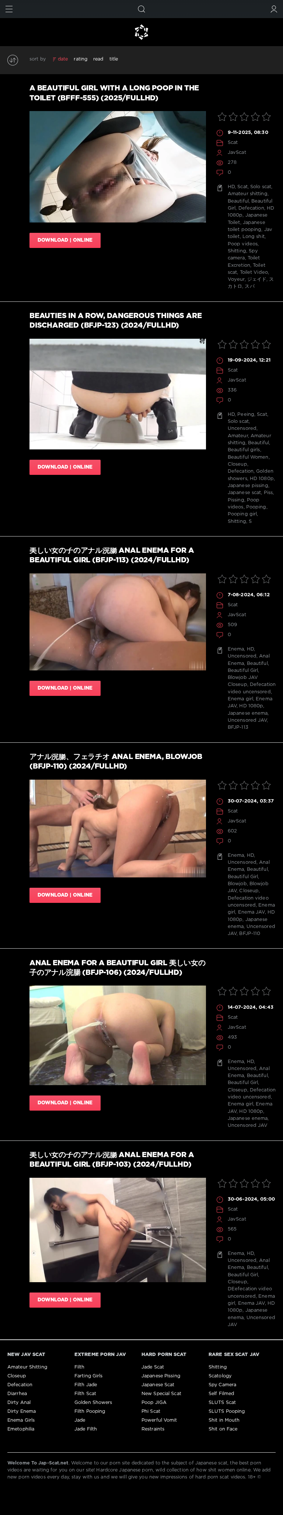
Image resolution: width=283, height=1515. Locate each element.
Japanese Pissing (161, 1376)
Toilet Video (254, 272)
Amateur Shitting (27, 1367)
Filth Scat (85, 1394)
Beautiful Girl (243, 671)
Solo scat (260, 187)
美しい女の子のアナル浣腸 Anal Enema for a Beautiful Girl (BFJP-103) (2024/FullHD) (111, 1160)
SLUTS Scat (222, 1403)
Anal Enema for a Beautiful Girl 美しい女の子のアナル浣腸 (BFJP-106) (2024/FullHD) (117, 968)
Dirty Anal (19, 1403)
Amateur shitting (248, 194)
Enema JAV (251, 912)
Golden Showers (93, 1403)
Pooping (256, 507)
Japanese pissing (248, 486)
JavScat (237, 153)
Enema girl (240, 699)
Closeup (237, 464)
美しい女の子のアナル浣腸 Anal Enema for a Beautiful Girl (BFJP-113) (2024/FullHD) (111, 555)
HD (231, 187)
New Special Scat (161, 1394)
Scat (233, 143)
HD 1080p (262, 479)
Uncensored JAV (247, 720)
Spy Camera (222, 1385)
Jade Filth (85, 1429)
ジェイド (256, 279)
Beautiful (238, 201)
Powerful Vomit (159, 1420)
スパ (249, 286)
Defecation (251, 208)
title (113, 59)
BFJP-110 (249, 934)
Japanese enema (248, 713)
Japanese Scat (158, 1385)
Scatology (220, 1376)
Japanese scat (244, 493)
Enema (236, 649)
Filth (79, 1367)
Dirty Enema (21, 1411)
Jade (79, 1420)
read (98, 59)
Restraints (153, 1429)
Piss (268, 493)
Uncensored (242, 429)
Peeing (245, 415)
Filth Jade (85, 1385)
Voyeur (236, 279)
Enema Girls (21, 1420)
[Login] (274, 9)
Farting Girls (88, 1376)
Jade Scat (153, 1367)
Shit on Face (223, 1429)
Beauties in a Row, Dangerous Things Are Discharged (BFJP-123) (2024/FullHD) (115, 321)
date (63, 59)
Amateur (238, 436)
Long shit (253, 237)
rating (80, 59)
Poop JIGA (154, 1403)
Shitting (237, 251)
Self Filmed (221, 1394)
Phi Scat (151, 1411)
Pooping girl (242, 514)
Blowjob (237, 884)
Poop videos (243, 244)
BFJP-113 (238, 727)
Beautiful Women (248, 457)
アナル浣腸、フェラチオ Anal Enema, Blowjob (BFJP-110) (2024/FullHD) (115, 762)
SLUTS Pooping (227, 1411)
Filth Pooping (89, 1411)
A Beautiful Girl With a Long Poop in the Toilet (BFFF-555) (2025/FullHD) (114, 93)
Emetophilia (20, 1429)
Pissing (236, 500)
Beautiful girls (244, 450)
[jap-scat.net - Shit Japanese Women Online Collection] (141, 32)
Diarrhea (17, 1394)
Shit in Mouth (224, 1420)
